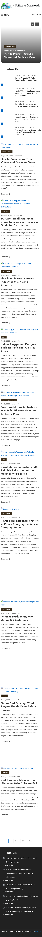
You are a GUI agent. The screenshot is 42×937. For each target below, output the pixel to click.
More (3, 337)
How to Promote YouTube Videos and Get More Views (21, 860)
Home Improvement (9, 400)
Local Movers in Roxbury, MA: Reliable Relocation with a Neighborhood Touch (19, 470)
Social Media (10, 46)
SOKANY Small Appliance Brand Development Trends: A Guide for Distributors (27, 93)
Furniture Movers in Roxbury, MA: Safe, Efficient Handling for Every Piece (28, 132)
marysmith (22, 50)
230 (23, 841)
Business (5, 211)
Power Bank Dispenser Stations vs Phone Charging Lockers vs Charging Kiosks (20, 524)
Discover (4, 194)
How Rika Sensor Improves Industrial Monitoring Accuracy (17, 282)
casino (4, 696)
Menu (6, 15)
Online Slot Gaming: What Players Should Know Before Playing (18, 706)
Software (5, 773)
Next (30, 841)
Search (35, 15)
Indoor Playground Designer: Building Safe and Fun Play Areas (26, 119)
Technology (6, 271)
